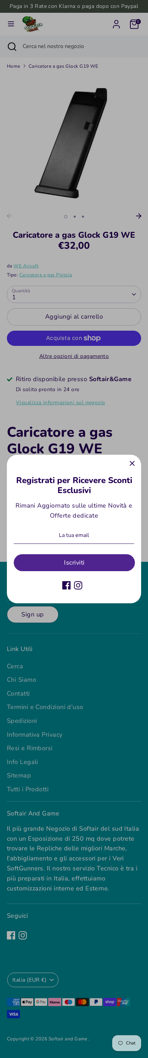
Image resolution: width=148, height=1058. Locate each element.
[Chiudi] (132, 463)
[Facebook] (66, 585)
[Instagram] (78, 585)
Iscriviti (74, 562)
